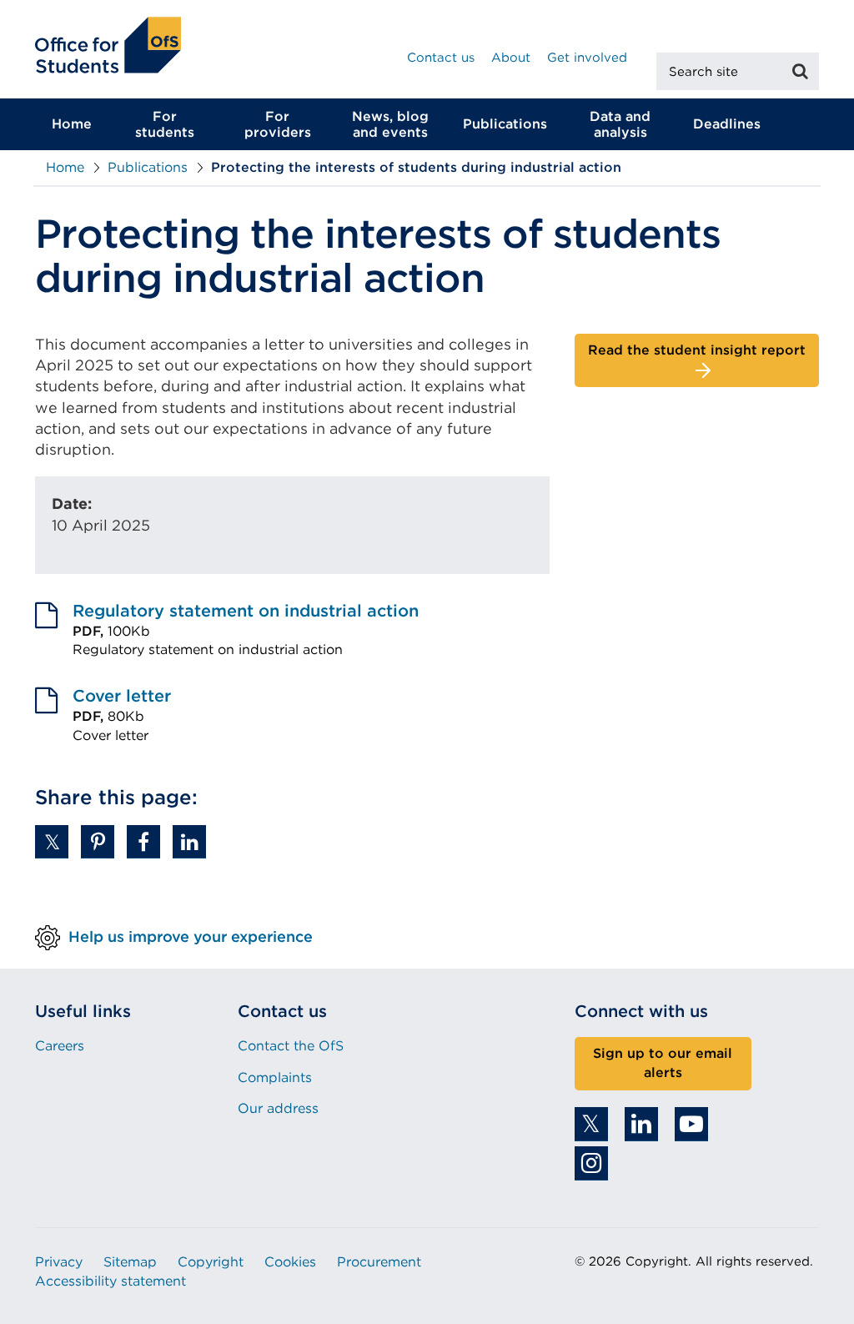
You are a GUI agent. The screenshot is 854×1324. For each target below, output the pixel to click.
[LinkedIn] (641, 1124)
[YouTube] (691, 1124)
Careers (59, 1046)
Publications (505, 124)
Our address (278, 1108)
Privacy (59, 1262)
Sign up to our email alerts (662, 1062)
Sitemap (130, 1262)
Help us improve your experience (190, 936)
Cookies (290, 1262)
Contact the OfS (291, 1046)
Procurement (379, 1262)
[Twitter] (591, 1124)
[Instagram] (591, 1163)
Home (72, 124)
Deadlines (727, 124)
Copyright (211, 1262)
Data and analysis (620, 124)
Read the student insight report (697, 350)
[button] (51, 841)
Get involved (587, 57)
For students (164, 124)
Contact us (441, 57)
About (510, 57)
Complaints (275, 1077)
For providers (277, 124)
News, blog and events (390, 124)
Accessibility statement (110, 1281)
